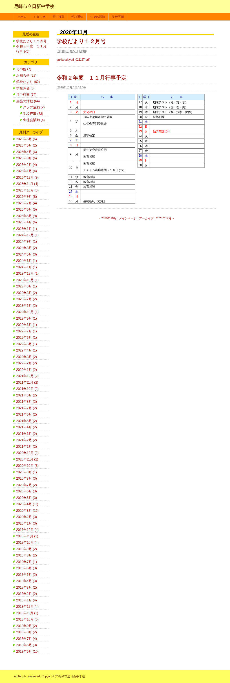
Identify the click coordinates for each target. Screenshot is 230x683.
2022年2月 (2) (26, 363)
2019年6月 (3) (26, 568)
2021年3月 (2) (26, 434)
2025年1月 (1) (26, 229)
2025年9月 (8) (26, 196)
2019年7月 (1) (26, 562)
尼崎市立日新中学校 (34, 6)
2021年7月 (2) (26, 408)
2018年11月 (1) (27, 613)
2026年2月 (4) (26, 165)
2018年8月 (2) (26, 632)
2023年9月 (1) (26, 286)
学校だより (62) (28, 82)
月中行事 (58, 16)
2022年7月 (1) (26, 331)
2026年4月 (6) (26, 152)
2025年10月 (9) (27, 190)
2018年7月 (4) (26, 639)
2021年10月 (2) (27, 389)
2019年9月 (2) (26, 549)
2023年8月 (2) (26, 293)
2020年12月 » (165, 218)
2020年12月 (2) (27, 453)
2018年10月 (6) (27, 619)
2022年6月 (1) (26, 337)
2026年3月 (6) (26, 158)
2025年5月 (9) (26, 216)
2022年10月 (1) (27, 312)
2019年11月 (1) (27, 536)
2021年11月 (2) (27, 382)
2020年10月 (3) (27, 465)
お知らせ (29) (26, 75)
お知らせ (39, 16)
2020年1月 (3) (26, 523)
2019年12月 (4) (27, 530)
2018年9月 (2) (26, 626)
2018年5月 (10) (27, 651)
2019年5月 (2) (26, 574)
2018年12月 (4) (27, 606)
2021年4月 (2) (26, 427)
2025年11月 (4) (27, 184)
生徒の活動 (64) (28, 101)
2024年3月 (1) (26, 261)
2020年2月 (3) (26, 517)
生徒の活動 (97, 16)
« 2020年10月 (108, 218)
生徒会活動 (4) (34, 120)
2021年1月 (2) (26, 446)
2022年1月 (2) (26, 370)
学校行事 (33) (33, 114)
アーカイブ (146, 218)
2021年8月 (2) (26, 401)
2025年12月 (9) (27, 177)
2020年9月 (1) (26, 472)
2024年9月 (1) (26, 241)
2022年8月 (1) (26, 325)
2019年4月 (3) (26, 581)
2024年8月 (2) (26, 248)
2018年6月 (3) (26, 645)
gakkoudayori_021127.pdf (73, 59)
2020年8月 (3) (26, 478)
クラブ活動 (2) (34, 107)
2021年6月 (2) (26, 414)
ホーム (22, 16)
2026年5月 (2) (26, 145)
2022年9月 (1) (26, 318)
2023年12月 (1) (27, 273)
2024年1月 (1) (26, 267)
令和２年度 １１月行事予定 (92, 78)
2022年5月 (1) (26, 344)
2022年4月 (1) (26, 350)
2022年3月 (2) (26, 357)
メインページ (128, 218)
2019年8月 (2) (26, 555)
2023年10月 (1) (27, 280)
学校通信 (77, 16)
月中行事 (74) (26, 94)
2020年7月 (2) (26, 485)
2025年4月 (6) (26, 222)
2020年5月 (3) (26, 498)
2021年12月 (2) (27, 376)
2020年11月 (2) (27, 459)
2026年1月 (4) (26, 171)
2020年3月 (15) (27, 510)
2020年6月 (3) (26, 491)
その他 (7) (23, 69)
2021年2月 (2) (26, 440)
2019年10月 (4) (27, 542)
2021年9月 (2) (26, 395)
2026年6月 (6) (26, 139)
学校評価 (118, 16)
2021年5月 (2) (26, 421)
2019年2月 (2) (26, 594)
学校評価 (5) (25, 88)
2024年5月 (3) (26, 254)
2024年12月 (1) (27, 235)
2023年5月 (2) (26, 305)
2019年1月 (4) (26, 600)
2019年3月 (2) (26, 587)
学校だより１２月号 (81, 41)
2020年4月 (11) (27, 504)
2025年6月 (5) (26, 209)
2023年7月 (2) (26, 299)
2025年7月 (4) (26, 203)
